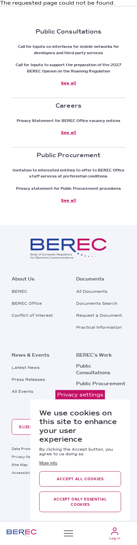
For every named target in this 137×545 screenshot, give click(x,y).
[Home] (22, 533)
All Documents (91, 291)
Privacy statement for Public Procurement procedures (68, 188)
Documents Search (96, 303)
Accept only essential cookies (80, 501)
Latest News (26, 367)
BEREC (19, 291)
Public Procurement (100, 383)
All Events (22, 391)
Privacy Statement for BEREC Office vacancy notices (69, 120)
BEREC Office (27, 303)
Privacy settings (80, 394)
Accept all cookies (80, 479)
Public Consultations (93, 369)
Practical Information (99, 327)
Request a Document (99, 315)
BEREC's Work (94, 355)
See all (68, 83)
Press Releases (28, 379)
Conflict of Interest (32, 315)
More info (48, 463)
